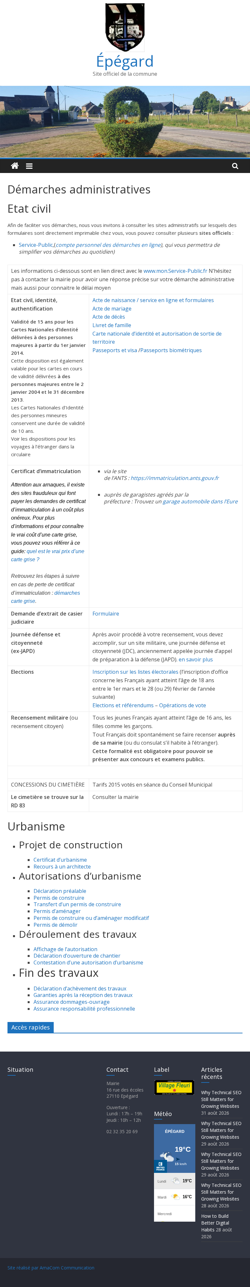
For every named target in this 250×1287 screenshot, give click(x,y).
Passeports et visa (114, 350)
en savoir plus (196, 659)
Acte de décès (108, 316)
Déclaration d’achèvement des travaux (80, 988)
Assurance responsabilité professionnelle (84, 1008)
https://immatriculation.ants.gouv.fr (175, 478)
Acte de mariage (112, 308)
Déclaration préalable (60, 891)
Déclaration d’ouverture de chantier (77, 955)
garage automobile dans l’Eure (200, 501)
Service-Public (36, 244)
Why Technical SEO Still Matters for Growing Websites (221, 1099)
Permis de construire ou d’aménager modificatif (91, 918)
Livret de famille (111, 325)
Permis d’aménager (57, 911)
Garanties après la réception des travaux (83, 995)
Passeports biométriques (171, 350)
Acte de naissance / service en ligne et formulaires (153, 300)
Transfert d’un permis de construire (77, 904)
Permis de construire (59, 897)
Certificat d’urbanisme (60, 859)
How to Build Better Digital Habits (215, 1223)
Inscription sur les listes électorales (135, 671)
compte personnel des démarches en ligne (108, 244)
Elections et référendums (123, 705)
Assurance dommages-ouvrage (72, 1001)
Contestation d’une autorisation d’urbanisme (88, 962)
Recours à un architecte (62, 866)
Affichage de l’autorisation (65, 949)
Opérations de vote (183, 705)
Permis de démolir (55, 924)
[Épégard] (125, 89)
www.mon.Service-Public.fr (176, 270)
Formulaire (105, 613)
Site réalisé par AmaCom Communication (50, 1268)
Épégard (125, 61)
